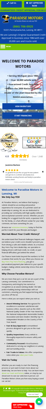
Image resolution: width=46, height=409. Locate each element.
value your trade (26, 355)
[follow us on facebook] (3, 388)
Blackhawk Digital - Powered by (13, 391)
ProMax (26, 391)
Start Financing (23, 115)
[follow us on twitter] (6, 388)
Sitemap (36, 391)
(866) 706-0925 (23, 26)
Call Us (12, 3)
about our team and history (13, 373)
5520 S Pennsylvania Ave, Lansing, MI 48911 (23, 30)
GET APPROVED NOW (35, 4)
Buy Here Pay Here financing (13, 261)
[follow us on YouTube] (9, 388)
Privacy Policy (23, 393)
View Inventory (23, 106)
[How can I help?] (39, 402)
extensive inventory (20, 227)
